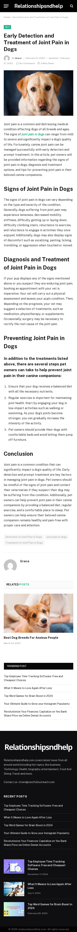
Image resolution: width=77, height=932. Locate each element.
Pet (7, 27)
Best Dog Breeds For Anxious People (31, 637)
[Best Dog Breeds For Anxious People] (38, 613)
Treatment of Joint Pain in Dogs (24, 542)
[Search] (71, 6)
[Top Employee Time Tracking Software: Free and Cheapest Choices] (14, 866)
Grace (18, 58)
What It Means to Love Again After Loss (28, 688)
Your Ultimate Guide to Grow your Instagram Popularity (37, 703)
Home (7, 17)
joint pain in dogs (57, 537)
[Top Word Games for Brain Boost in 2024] (14, 909)
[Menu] (6, 6)
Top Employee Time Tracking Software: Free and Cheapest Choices (46, 865)
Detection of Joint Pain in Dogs (24, 537)
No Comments (27, 63)
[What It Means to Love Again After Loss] (14, 889)
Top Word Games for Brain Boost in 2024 (28, 695)
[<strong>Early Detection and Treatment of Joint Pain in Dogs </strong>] (38, 93)
